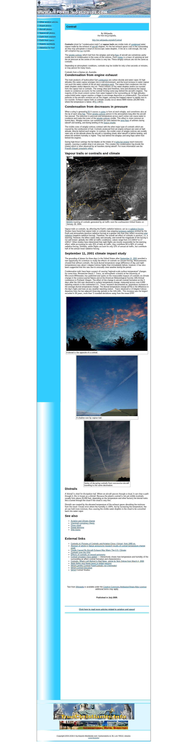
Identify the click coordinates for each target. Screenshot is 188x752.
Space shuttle (109, 123)
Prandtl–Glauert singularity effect (79, 148)
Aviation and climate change (83, 521)
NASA (73, 570)
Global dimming (77, 527)
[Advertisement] (48, 94)
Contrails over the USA (80, 552)
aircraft (95, 46)
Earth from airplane (48, 37)
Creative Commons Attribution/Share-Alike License (124, 587)
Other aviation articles (49, 22)
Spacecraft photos (47, 33)
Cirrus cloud (76, 525)
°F (101, 102)
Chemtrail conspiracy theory (83, 523)
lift (89, 112)
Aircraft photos (46, 29)
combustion (103, 80)
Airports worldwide (47, 44)
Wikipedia (80, 587)
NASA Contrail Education (81, 568)
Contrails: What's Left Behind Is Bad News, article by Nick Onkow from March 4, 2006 (107, 561)
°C (96, 102)
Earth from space (47, 40)
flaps (117, 55)
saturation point (107, 84)
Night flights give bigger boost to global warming (91, 563)
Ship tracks (75, 530)
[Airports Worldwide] (79, 14)
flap (83, 114)
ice (81, 51)
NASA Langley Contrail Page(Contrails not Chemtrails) (94, 566)
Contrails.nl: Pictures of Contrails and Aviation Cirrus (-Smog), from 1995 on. (103, 544)
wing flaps (125, 120)
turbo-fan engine (122, 142)
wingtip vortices (75, 55)
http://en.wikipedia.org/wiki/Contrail (107, 40)
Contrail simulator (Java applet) (84, 557)
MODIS (70, 222)
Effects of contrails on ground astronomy (88, 555)
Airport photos (45, 26)
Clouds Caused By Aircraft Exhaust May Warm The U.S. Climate (98, 550)
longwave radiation (126, 231)
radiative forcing (136, 229)
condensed (135, 44)
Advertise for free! (47, 48)
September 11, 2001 (128, 258)
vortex (120, 57)
